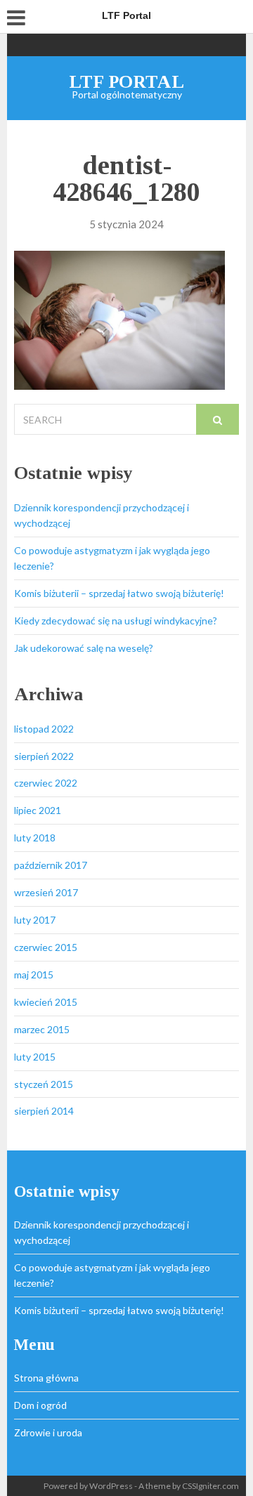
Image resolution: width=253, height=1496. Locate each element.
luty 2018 (35, 838)
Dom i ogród (40, 1405)
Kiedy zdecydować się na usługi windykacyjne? (115, 620)
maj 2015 (33, 974)
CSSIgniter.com (210, 1486)
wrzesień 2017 (46, 892)
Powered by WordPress (88, 1486)
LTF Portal (126, 82)
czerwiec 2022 (45, 783)
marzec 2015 (42, 1029)
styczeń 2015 (43, 1084)
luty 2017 (35, 920)
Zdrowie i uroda (48, 1432)
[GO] (217, 419)
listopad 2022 (44, 729)
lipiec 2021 (37, 810)
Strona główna (46, 1378)
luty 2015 (35, 1057)
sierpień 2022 (44, 756)
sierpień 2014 (44, 1111)
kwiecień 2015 (45, 1002)
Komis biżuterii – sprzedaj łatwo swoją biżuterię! (119, 593)
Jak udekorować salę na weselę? (83, 648)
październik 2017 (50, 865)
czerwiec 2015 (45, 947)
